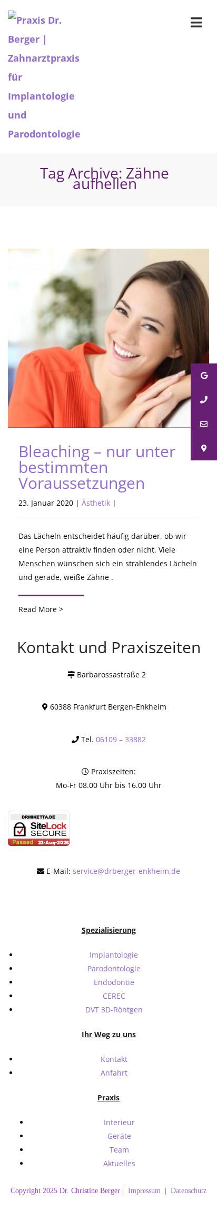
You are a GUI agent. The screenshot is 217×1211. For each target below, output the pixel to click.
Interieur (119, 1122)
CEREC (114, 996)
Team (119, 1150)
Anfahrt (114, 1073)
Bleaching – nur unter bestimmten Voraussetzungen (96, 467)
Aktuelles (119, 1163)
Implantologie (114, 955)
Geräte (119, 1136)
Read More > (40, 609)
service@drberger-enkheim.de (126, 871)
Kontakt (114, 1059)
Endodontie (114, 982)
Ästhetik (96, 503)
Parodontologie (114, 968)
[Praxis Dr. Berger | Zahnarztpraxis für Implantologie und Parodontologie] (48, 77)
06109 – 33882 (121, 739)
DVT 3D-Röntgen (114, 1010)
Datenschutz (188, 1191)
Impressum (145, 1191)
